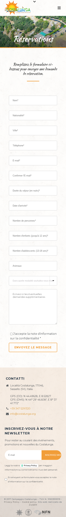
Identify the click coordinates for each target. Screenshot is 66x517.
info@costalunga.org (23, 413)
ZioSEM (33, 505)
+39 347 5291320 (20, 408)
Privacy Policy (30, 465)
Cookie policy (29, 502)
